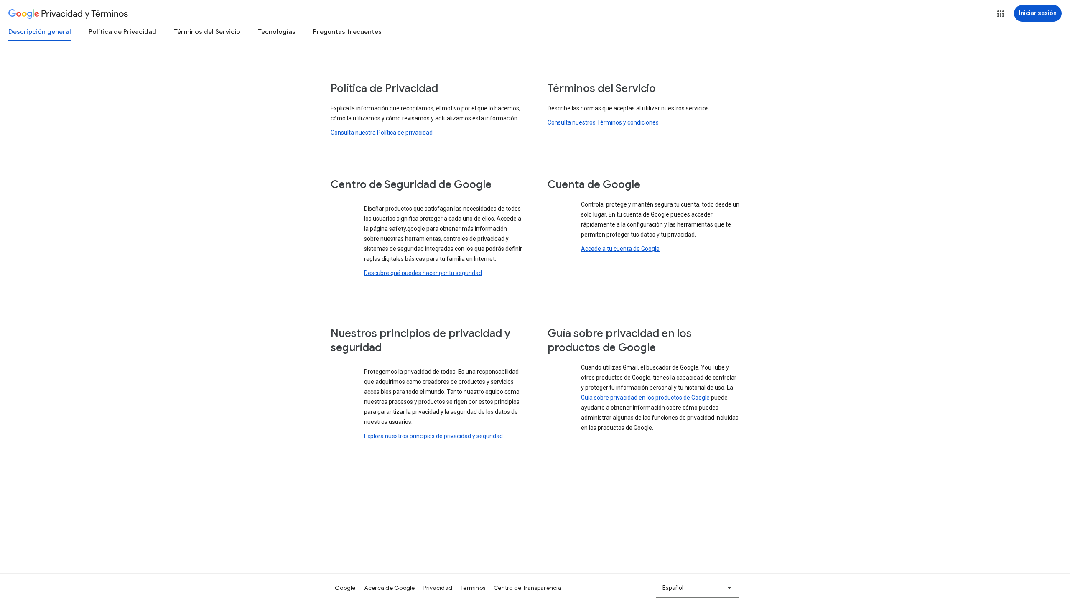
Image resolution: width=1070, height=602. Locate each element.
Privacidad (438, 588)
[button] (1000, 13)
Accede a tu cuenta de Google (620, 248)
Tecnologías (277, 32)
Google (345, 588)
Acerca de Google (389, 588)
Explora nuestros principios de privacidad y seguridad (433, 436)
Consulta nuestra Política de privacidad (382, 132)
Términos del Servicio (207, 32)
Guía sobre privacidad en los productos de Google (645, 397)
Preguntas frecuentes (347, 32)
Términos (473, 588)
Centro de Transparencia (527, 588)
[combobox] (697, 588)
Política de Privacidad (122, 32)
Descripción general (39, 32)
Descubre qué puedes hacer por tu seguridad (423, 273)
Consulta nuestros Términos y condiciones (603, 122)
